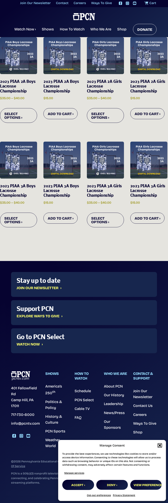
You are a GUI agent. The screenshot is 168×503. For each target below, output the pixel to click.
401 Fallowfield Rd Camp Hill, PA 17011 (24, 397)
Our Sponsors (112, 424)
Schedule (83, 391)
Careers (140, 414)
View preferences (148, 485)
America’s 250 (53, 389)
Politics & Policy (53, 405)
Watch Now (25, 29)
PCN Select (84, 400)
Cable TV (82, 408)
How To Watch (72, 29)
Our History (114, 395)
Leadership (113, 404)
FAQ (78, 417)
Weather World (52, 443)
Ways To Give (144, 423)
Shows (48, 29)
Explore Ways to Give (38, 316)
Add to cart (60, 114)
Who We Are (100, 29)
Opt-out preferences (99, 495)
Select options (12, 116)
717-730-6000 (22, 414)
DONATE (144, 29)
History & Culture (53, 419)
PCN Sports (55, 431)
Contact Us (143, 405)
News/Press (114, 413)
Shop (121, 29)
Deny (111, 485)
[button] (160, 445)
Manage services (74, 473)
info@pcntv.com (25, 423)
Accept (77, 485)
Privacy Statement (124, 495)
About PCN (113, 386)
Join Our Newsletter (37, 288)
